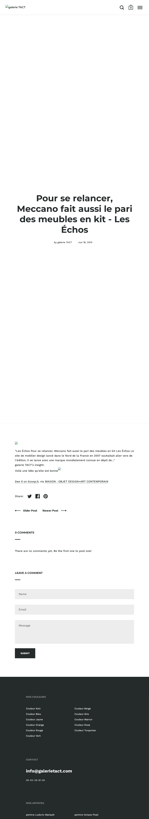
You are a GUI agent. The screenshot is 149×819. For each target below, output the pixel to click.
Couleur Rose (82, 725)
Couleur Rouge (34, 730)
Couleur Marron (83, 719)
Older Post (30, 510)
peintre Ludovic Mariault (40, 814)
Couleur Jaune (34, 719)
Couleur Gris (81, 714)
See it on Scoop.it (27, 481)
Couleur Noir (33, 708)
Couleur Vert (33, 735)
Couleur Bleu (33, 714)
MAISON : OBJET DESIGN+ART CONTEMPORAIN (76, 481)
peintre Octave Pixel (86, 814)
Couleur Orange (35, 725)
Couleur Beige (82, 708)
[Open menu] (140, 7)
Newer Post (51, 510)
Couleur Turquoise (85, 730)
